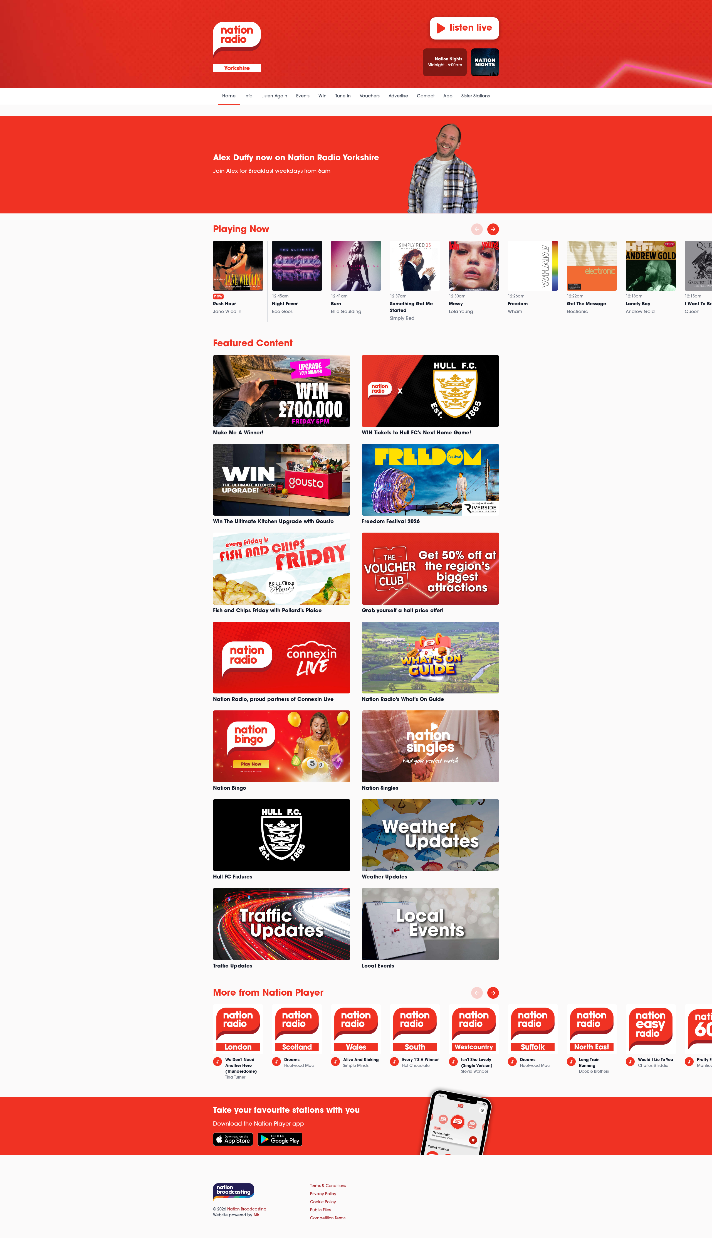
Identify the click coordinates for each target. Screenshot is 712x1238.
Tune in (343, 96)
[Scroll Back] (477, 229)
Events (303, 96)
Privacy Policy (323, 1194)
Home (229, 96)
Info (248, 96)
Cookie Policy (323, 1202)
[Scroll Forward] (493, 229)
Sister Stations (475, 96)
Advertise (398, 96)
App (448, 96)
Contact (425, 96)
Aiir (256, 1215)
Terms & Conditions (328, 1186)
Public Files (320, 1210)
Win (322, 96)
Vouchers (370, 96)
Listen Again (274, 96)
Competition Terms (327, 1218)
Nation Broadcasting (246, 1209)
